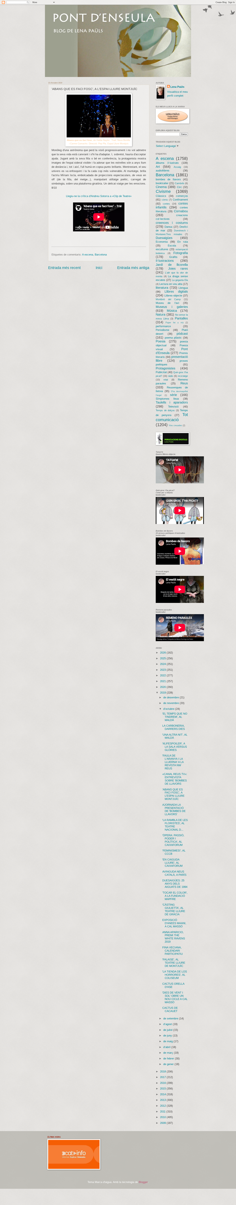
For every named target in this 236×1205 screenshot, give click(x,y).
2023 (163, 669)
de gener (169, 1064)
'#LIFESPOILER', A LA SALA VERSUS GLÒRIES (174, 747)
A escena (87, 254)
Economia (162, 241)
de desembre (171, 697)
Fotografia (180, 253)
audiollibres (162, 170)
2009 (163, 1122)
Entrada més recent (64, 268)
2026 (163, 652)
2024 (163, 664)
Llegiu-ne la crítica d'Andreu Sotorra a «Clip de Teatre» (98, 196)
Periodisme (162, 329)
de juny (168, 1035)
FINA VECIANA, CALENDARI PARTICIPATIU (172, 950)
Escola (172, 245)
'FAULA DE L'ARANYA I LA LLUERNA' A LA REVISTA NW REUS (173, 762)
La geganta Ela (180, 280)
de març (168, 1052)
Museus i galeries (172, 307)
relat (165, 379)
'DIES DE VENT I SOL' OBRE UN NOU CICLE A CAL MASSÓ (174, 997)
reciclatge (183, 376)
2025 (163, 658)
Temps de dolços (165, 410)
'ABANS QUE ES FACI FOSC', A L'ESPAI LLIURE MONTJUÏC (173, 794)
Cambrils (179, 183)
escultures (162, 249)
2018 (163, 1071)
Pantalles (181, 318)
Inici (99, 268)
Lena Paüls (177, 86)
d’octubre (169, 708)
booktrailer (162, 183)
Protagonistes (165, 368)
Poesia (160, 341)
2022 (163, 675)
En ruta (182, 241)
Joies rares (178, 268)
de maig (168, 1041)
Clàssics (161, 195)
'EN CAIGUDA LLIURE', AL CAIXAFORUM (172, 863)
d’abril (167, 1047)
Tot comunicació (172, 417)
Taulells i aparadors (172, 402)
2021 (163, 681)
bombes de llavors (168, 179)
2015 (163, 1088)
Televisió (173, 406)
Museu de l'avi (167, 303)
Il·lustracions (165, 260)
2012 (163, 1105)
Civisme (163, 191)
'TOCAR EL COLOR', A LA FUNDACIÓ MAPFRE (175, 896)
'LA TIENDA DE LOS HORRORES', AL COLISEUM (174, 975)
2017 (163, 1077)
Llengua (183, 287)
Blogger (143, 1182)
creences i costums (172, 222)
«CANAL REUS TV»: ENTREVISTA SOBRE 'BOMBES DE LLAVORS (174, 779)
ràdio (170, 376)
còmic (165, 199)
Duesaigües (164, 238)
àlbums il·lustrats (167, 162)
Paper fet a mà (174, 322)
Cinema (161, 187)
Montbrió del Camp (168, 299)
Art (158, 166)
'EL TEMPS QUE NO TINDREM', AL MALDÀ (174, 717)
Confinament (180, 199)
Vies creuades (175, 425)
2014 (163, 1094)
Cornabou (181, 211)
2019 (163, 692)
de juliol (168, 1029)
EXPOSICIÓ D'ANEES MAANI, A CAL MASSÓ (174, 923)
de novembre (171, 703)
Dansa (168, 226)
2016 (163, 1082)
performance (163, 326)
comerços (182, 195)
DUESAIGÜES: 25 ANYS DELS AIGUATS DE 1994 (174, 883)
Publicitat (161, 372)
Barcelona (101, 254)
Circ (179, 187)
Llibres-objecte (173, 295)
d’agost (168, 1024)
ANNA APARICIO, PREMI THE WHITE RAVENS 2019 (173, 937)
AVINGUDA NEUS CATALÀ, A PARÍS (174, 873)
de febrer (169, 1058)
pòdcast (182, 333)
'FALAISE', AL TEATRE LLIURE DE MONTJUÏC (173, 963)
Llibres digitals (176, 291)
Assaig (177, 167)
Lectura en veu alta (170, 284)
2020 (163, 687)
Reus (184, 383)
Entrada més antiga (133, 268)
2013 (163, 1100)
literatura (162, 287)
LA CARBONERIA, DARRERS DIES (173, 727)
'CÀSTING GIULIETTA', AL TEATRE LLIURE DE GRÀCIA (173, 909)
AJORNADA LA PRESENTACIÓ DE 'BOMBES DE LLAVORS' (174, 809)
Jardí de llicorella (172, 264)
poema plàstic (173, 337)
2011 (163, 1111)
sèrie (173, 395)
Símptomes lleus (167, 398)
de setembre (171, 1018)
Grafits (173, 257)
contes (166, 203)
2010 (163, 1117)
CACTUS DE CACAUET (170, 1009)
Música (172, 310)
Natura (160, 314)
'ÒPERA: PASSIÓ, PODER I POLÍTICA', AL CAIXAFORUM (173, 840)
